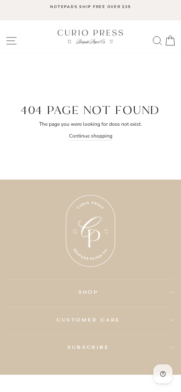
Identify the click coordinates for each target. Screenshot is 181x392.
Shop (88, 292)
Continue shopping (90, 135)
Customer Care (88, 319)
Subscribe (88, 347)
